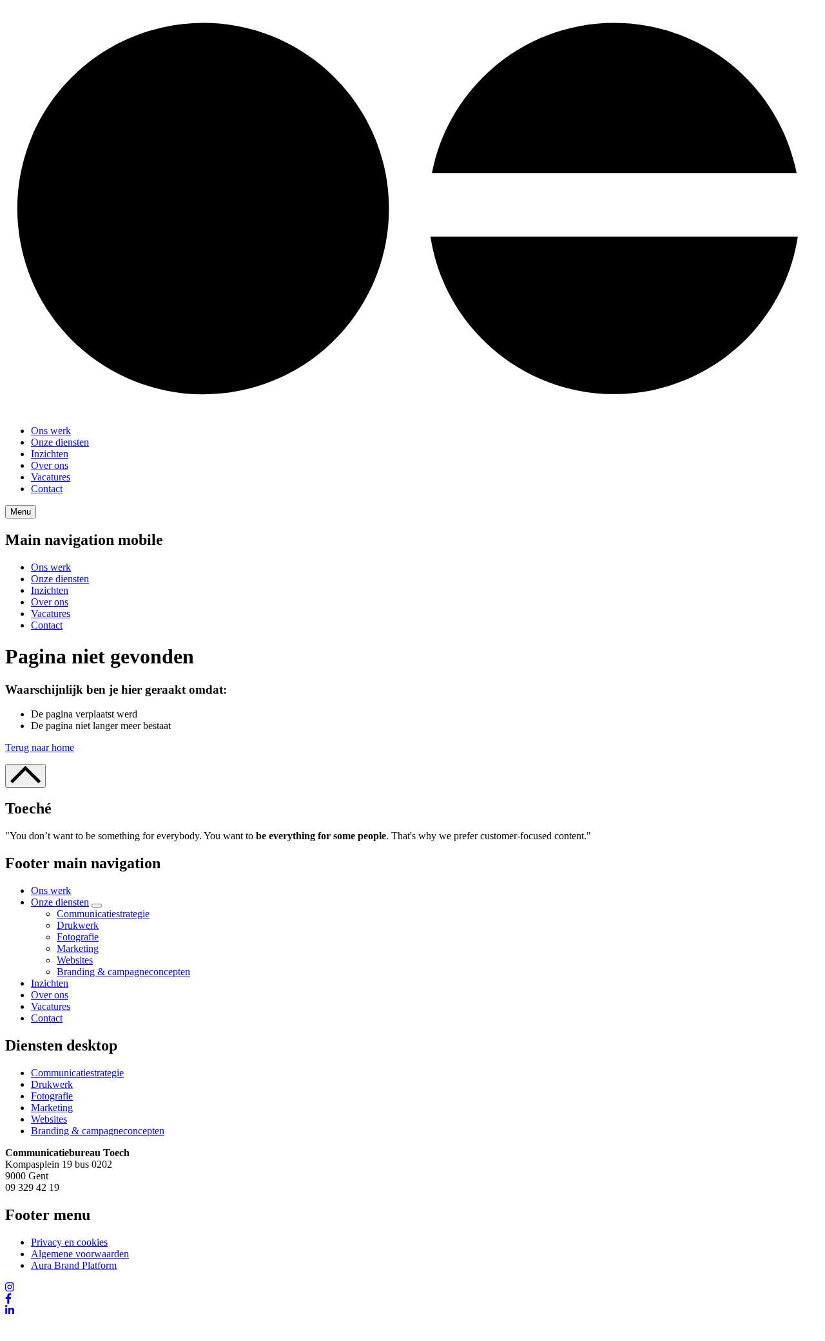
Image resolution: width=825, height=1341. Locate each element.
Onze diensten (60, 442)
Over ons (49, 465)
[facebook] (8, 1298)
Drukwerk (78, 925)
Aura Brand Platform (74, 1265)
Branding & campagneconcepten (123, 971)
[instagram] (9, 1287)
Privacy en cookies (69, 1242)
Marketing (78, 948)
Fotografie (78, 936)
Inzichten (49, 453)
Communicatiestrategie (103, 913)
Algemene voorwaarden (80, 1253)
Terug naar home (39, 747)
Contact (47, 488)
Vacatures (50, 476)
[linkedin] (9, 1310)
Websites (75, 960)
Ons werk (51, 430)
